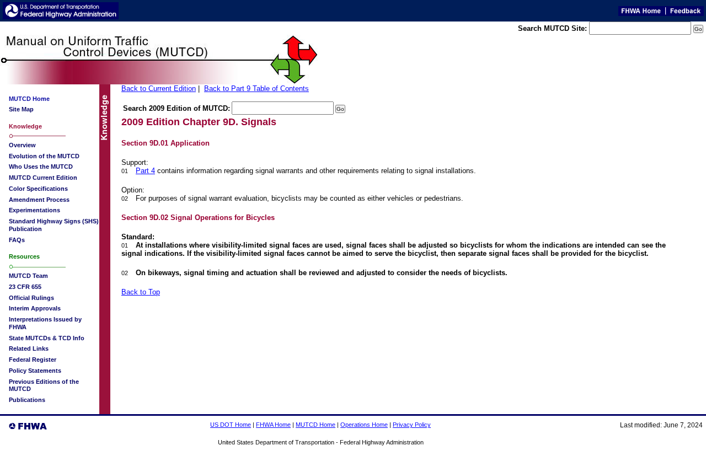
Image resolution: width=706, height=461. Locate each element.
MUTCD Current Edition (43, 177)
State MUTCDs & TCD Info (46, 338)
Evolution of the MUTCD (44, 156)
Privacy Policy (412, 424)
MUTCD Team (28, 275)
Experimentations (34, 210)
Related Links (29, 348)
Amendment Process (39, 199)
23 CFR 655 (25, 286)
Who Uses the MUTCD (41, 166)
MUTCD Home (315, 424)
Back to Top (140, 292)
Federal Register (32, 359)
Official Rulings (31, 297)
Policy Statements (35, 370)
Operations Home (364, 424)
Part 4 (145, 171)
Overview (22, 145)
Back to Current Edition (158, 88)
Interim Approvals (35, 308)
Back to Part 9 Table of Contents (256, 88)
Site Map (21, 109)
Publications (27, 399)
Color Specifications (38, 188)
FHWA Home (273, 424)
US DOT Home (230, 424)
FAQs (17, 240)
